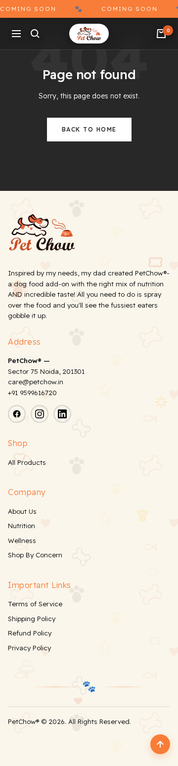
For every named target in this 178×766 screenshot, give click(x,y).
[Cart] (161, 33)
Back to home (89, 129)
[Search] (35, 33)
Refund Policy (29, 633)
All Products (27, 462)
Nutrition (21, 526)
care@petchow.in (35, 382)
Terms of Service (35, 604)
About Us (22, 511)
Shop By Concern (35, 555)
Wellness (22, 540)
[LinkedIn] (62, 414)
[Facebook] (17, 414)
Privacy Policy (29, 648)
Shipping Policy (31, 619)
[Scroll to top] (160, 744)
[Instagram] (39, 414)
